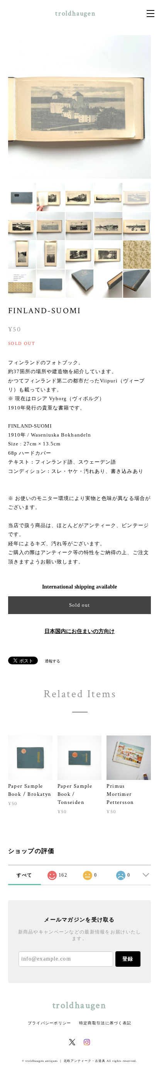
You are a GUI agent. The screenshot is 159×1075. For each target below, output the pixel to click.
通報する (52, 661)
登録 (127, 959)
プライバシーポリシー (49, 1023)
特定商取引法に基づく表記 (105, 1023)
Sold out (79, 605)
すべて (24, 875)
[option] (79, 107)
